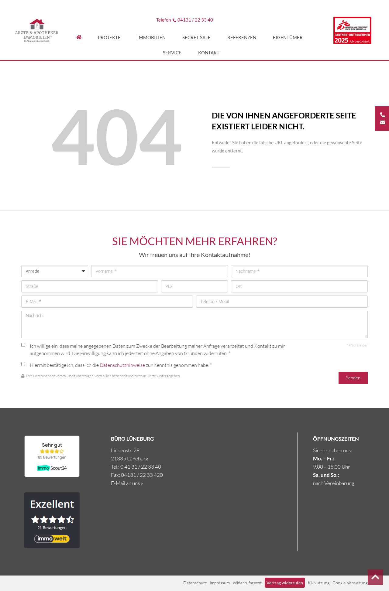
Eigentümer (288, 37)
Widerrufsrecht (247, 582)
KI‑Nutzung (318, 582)
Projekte (109, 37)
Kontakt (208, 52)
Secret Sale (196, 37)
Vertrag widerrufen (285, 582)
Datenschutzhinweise (122, 365)
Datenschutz (195, 582)
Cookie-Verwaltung (350, 582)
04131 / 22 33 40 (195, 19)
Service (172, 52)
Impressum (220, 582)
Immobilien (151, 37)
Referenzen (241, 37)
